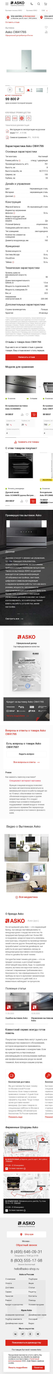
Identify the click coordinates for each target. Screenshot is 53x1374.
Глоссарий (33, 1319)
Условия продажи (36, 1305)
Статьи (32, 1288)
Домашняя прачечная (14, 1315)
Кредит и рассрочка (14, 1305)
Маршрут (9, 1161)
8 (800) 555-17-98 (26, 1261)
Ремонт (8, 1300)
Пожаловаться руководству (26, 1343)
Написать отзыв (26, 357)
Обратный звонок (26, 1245)
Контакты (33, 1296)
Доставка (9, 1288)
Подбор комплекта (13, 1319)
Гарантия (9, 1296)
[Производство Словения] (20, 465)
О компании (10, 1279)
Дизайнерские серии (14, 1323)
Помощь (32, 1300)
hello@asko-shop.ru (26, 1269)
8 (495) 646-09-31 (26, 1252)
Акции (31, 1283)
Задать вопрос (26, 754)
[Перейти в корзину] (45, 3)
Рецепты (32, 1292)
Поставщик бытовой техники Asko (26, 1350)
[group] (17, 1007)
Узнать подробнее (17, 1368)
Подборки (33, 1279)
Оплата (8, 1283)
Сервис (8, 1292)
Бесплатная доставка (19, 1082)
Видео (31, 1323)
